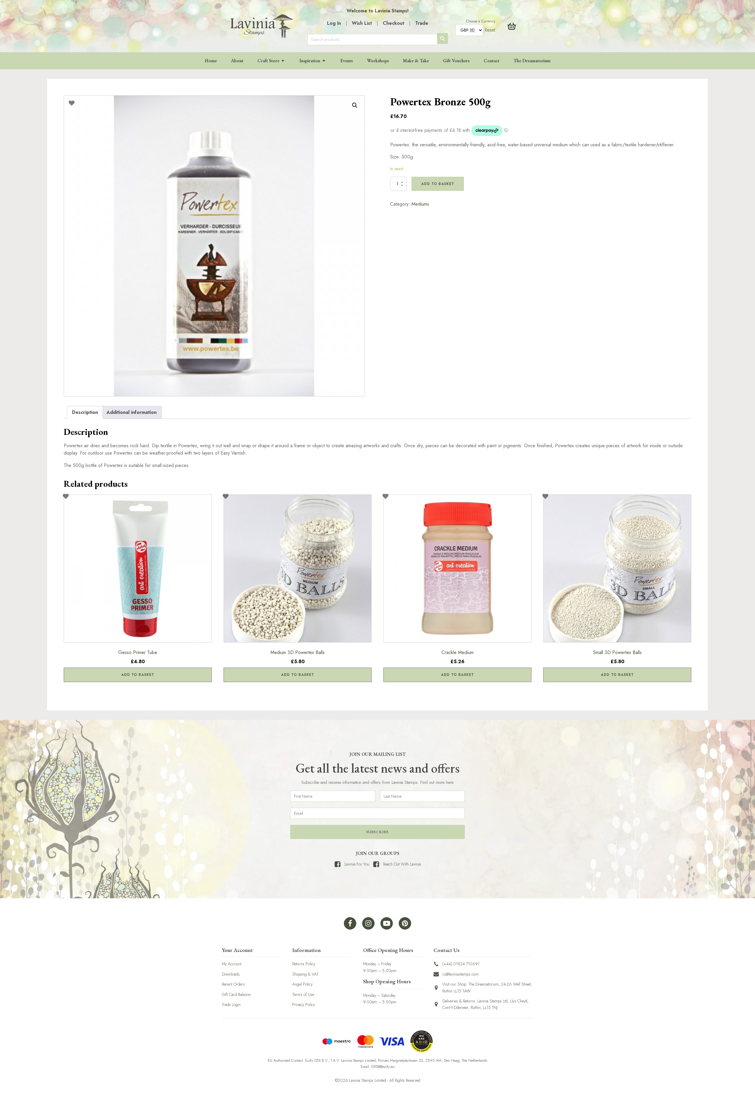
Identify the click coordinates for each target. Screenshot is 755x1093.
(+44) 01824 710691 (461, 964)
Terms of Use (303, 994)
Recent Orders (233, 984)
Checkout (393, 23)
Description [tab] (85, 412)
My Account (231, 964)
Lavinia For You (356, 864)
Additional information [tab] (131, 412)
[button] (354, 105)
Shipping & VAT (305, 974)
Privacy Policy (303, 1004)
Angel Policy (302, 984)
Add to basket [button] (137, 674)
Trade (421, 23)
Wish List (362, 23)
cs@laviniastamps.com (460, 974)
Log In (334, 23)
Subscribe (377, 832)
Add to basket (437, 183)
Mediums (420, 204)
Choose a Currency (480, 21)
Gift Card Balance (236, 994)
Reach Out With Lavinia (402, 864)
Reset (490, 30)
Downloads (231, 974)
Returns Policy (303, 964)
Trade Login (231, 1004)
